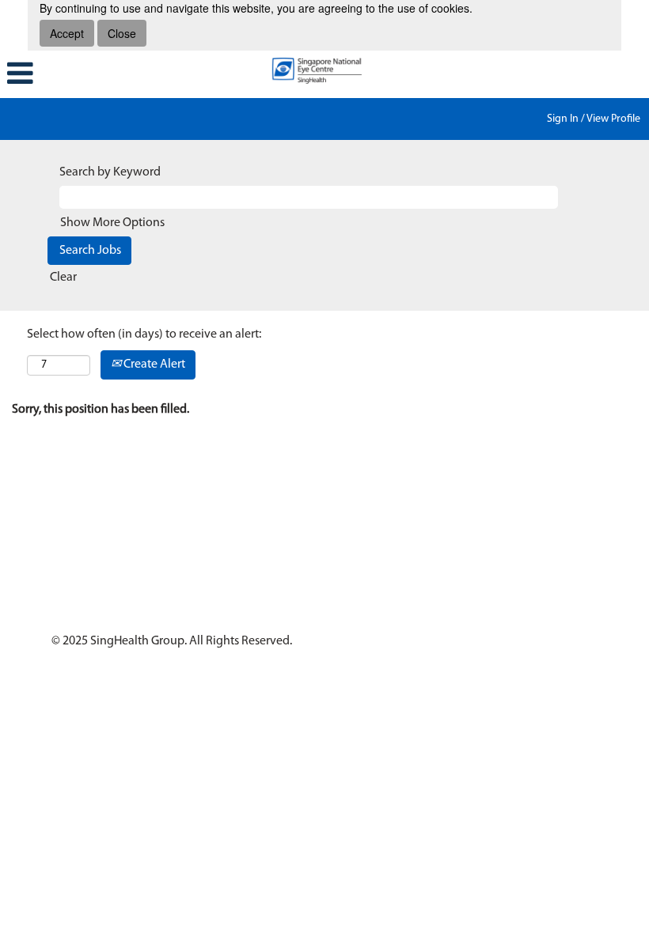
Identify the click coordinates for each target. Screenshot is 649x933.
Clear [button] (63, 277)
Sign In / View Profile (593, 119)
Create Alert (153, 364)
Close (122, 33)
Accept (67, 33)
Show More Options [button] (112, 223)
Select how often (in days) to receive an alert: (144, 334)
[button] (108, 74)
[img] (324, 70)
